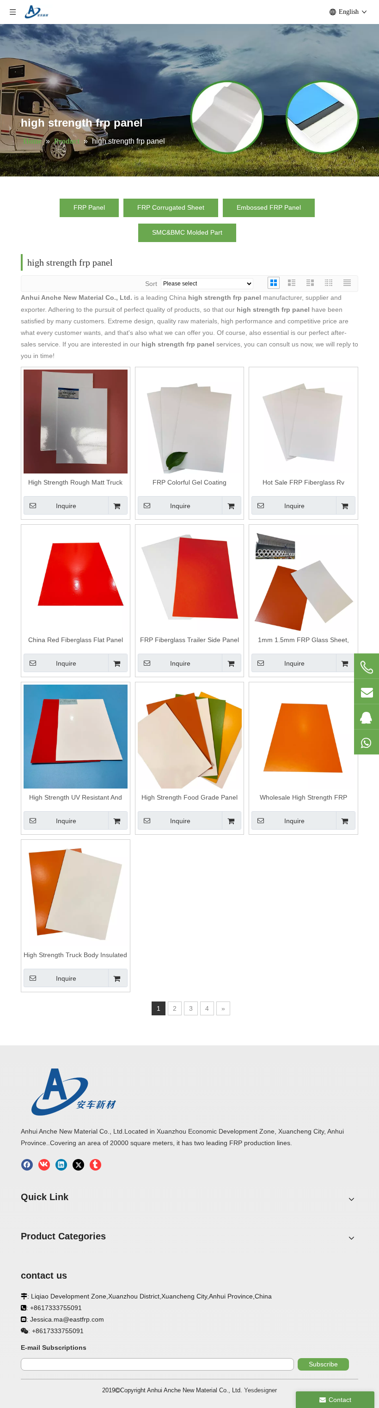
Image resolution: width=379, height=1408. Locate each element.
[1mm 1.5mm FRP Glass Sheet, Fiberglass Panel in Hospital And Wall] (303, 578)
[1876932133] (366, 717)
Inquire (66, 506)
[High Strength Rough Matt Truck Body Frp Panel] (76, 421)
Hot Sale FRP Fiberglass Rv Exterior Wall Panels (303, 483)
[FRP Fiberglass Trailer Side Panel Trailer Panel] (190, 578)
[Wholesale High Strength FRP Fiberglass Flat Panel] (303, 736)
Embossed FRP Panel (269, 207)
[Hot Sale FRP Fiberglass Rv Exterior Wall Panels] (303, 421)
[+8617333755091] (366, 667)
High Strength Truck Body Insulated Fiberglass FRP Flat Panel (75, 955)
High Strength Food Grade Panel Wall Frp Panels (189, 798)
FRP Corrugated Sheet (170, 207)
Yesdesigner (260, 1390)
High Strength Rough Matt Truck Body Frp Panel (75, 483)
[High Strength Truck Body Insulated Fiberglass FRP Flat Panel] (76, 893)
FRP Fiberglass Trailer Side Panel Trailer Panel (189, 640)
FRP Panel (89, 207)
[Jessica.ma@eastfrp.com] (366, 691)
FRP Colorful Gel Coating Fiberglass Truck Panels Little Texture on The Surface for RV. (189, 483)
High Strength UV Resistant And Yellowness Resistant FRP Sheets (75, 798)
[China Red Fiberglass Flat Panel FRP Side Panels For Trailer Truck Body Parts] (76, 578)
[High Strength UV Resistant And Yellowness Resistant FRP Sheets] (76, 736)
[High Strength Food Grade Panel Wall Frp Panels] (190, 736)
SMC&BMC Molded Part (187, 232)
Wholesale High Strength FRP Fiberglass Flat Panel (303, 798)
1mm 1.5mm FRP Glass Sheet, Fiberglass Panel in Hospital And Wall (304, 640)
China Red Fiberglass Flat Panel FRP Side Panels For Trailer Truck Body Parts (75, 640)
